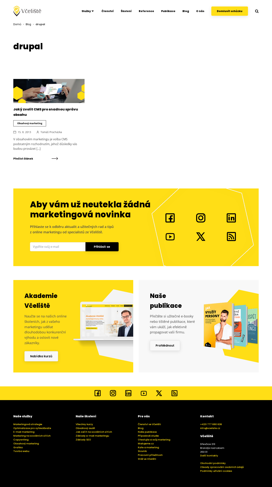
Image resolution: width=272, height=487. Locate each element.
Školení (126, 11)
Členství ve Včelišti (149, 424)
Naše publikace (147, 432)
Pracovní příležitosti (150, 455)
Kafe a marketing (148, 447)
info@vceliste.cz (210, 428)
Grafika (18, 447)
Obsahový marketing (29, 123)
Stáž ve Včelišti (147, 459)
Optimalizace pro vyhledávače (32, 428)
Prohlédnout (165, 345)
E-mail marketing (23, 432)
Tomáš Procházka (51, 132)
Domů (17, 24)
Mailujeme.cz (146, 443)
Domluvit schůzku (229, 11)
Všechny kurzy (84, 424)
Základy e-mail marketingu (92, 436)
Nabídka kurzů (41, 356)
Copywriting (20, 439)
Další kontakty (209, 455)
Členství (108, 11)
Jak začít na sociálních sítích (94, 432)
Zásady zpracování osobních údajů (222, 467)
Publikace (168, 11)
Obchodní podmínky (213, 463)
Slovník (142, 451)
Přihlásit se (102, 247)
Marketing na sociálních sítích (32, 436)
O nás (200, 11)
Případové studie (148, 436)
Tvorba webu (21, 451)
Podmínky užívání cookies (216, 471)
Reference (146, 11)
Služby (86, 11)
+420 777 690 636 (211, 424)
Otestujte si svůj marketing (154, 439)
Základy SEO (83, 439)
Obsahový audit (85, 428)
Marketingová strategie (27, 424)
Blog (185, 11)
